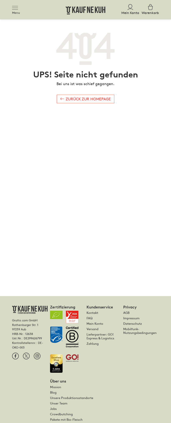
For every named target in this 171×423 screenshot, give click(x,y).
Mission (55, 387)
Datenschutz (132, 323)
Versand (92, 329)
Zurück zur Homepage (88, 98)
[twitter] (26, 356)
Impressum (131, 318)
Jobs (53, 408)
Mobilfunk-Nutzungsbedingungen (140, 331)
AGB (126, 312)
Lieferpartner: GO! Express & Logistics (100, 336)
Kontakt (92, 312)
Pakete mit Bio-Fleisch (66, 419)
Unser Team (58, 403)
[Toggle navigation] (16, 7)
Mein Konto (95, 323)
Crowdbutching (61, 414)
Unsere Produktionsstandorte (71, 398)
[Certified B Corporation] (74, 339)
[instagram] (37, 356)
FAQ (90, 318)
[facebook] (15, 356)
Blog (53, 392)
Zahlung (93, 343)
